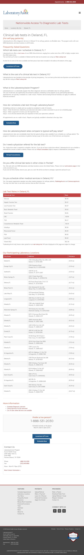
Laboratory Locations (24, 494)
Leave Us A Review (40, 496)
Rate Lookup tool (61, 57)
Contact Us (21, 514)
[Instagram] (59, 511)
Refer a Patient (56, 492)
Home (6, 28)
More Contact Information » (12, 470)
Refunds (53, 529)
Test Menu (21, 496)
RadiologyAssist (60, 181)
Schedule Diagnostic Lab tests (16, 406)
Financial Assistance (24, 504)
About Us (20, 512)
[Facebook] (55, 511)
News (19, 510)
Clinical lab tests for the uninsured (17, 408)
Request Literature (57, 498)
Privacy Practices (69, 529)
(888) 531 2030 (14, 542)
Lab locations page (70, 166)
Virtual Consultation (42, 149)
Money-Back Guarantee (25, 502)
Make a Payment (40, 494)
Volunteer (20, 508)
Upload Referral (39, 492)
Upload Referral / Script (59, 496)
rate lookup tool (37, 244)
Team (19, 506)
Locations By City (16, 28)
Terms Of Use (60, 529)
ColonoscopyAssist (73, 181)
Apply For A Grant (40, 500)
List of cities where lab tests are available (19, 410)
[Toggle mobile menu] (80, 13)
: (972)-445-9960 (24, 463)
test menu (21, 53)
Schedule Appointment (24, 492)
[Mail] (64, 511)
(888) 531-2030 (24, 461)
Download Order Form (58, 494)
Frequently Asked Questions (23, 499)
